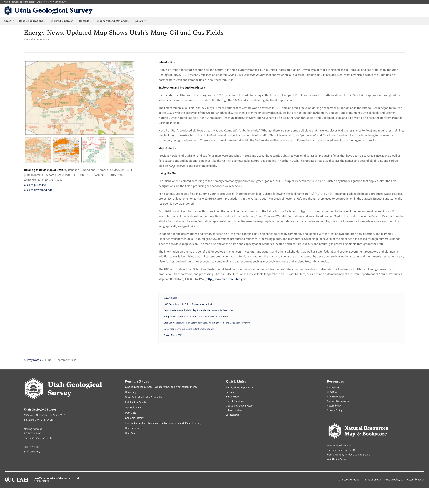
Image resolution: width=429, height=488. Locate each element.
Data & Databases (236, 401)
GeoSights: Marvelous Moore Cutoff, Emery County (189, 329)
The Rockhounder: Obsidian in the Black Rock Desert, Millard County (163, 423)
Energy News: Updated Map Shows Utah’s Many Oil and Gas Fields (196, 316)
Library (230, 392)
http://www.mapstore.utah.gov (225, 279)
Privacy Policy (334, 410)
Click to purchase (35, 185)
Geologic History (134, 418)
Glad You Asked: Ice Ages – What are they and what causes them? (161, 387)
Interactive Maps (235, 410)
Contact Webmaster (338, 401)
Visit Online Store (336, 459)
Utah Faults (131, 433)
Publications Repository (239, 387)
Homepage (131, 392)
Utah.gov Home (349, 480)
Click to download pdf (38, 190)
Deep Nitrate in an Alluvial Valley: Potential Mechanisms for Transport (198, 310)
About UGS (333, 387)
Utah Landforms (134, 428)
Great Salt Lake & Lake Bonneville (143, 397)
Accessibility (334, 406)
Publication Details (135, 402)
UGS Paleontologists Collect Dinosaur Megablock (188, 304)
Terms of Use (372, 480)
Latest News (232, 415)
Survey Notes (170, 298)
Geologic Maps (133, 407)
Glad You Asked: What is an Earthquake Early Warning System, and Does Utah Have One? (207, 322)
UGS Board (333, 392)
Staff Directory (32, 451)
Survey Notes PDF (172, 335)
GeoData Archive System (239, 406)
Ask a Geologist (335, 396)
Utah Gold (130, 413)
